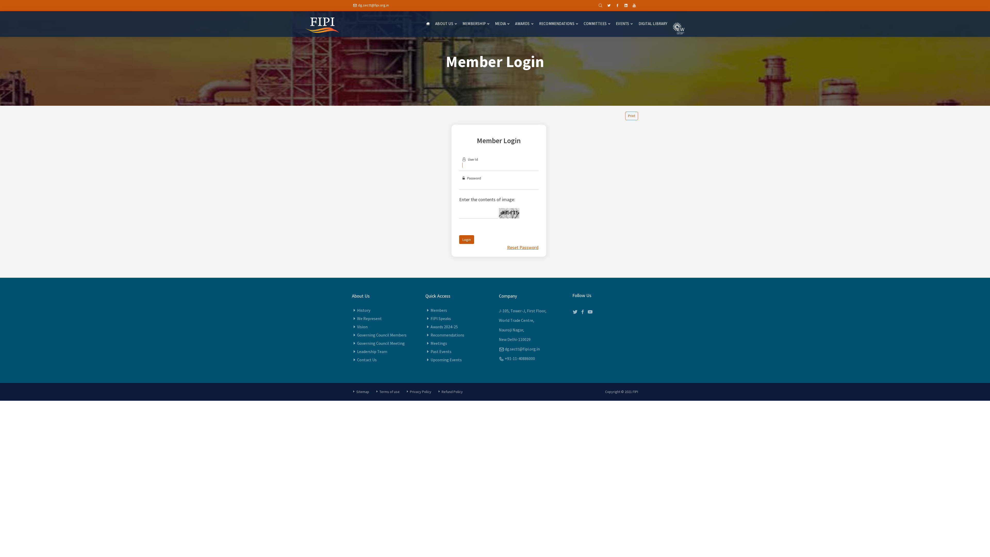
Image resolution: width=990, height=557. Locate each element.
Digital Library (653, 23)
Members (439, 310)
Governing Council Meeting (381, 343)
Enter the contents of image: (487, 199)
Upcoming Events (446, 359)
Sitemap (362, 391)
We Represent (369, 318)
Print (631, 115)
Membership (474, 23)
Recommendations (556, 23)
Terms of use (390, 391)
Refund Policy (452, 391)
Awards (522, 23)
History (363, 310)
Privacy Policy (420, 391)
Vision (362, 326)
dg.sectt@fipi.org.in (373, 5)
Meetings (439, 343)
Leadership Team (372, 351)
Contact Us (367, 359)
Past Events (441, 351)
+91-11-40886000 (520, 358)
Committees (595, 23)
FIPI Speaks (441, 318)
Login (467, 239)
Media (500, 23)
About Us (444, 23)
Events (622, 23)
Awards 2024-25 (444, 326)
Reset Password (523, 247)
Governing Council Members (382, 335)
